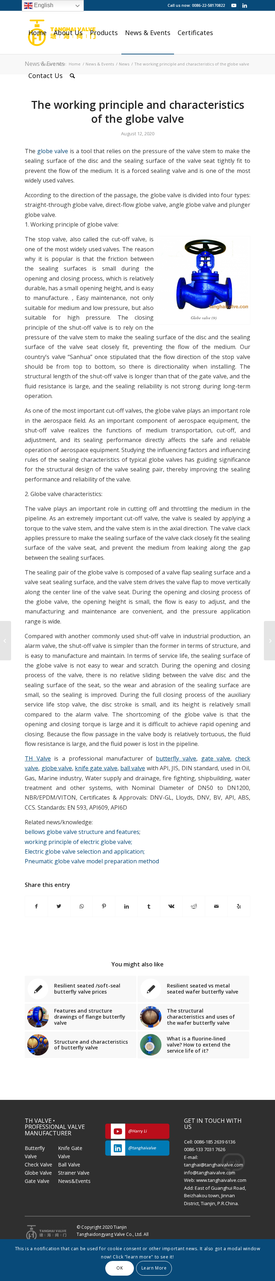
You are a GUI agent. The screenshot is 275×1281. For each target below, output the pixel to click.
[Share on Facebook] (36, 906)
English (43, 5)
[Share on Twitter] (59, 906)
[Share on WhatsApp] (82, 906)
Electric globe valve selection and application (85, 851)
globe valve (52, 151)
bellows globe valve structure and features (82, 832)
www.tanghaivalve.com (221, 1180)
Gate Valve (37, 1181)
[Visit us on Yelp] (239, 906)
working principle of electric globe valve (78, 842)
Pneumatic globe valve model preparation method (92, 861)
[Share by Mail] (216, 906)
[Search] (72, 75)
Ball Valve (69, 1164)
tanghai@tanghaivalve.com (213, 1164)
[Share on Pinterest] (104, 906)
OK (119, 1268)
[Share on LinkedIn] (126, 906)
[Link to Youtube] (234, 5)
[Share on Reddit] (194, 906)
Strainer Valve (74, 1172)
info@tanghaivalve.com (209, 1172)
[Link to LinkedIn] (245, 5)
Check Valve (38, 1164)
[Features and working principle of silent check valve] (5, 640)
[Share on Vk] (171, 906)
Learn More (154, 1268)
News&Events (74, 1181)
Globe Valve (38, 1172)
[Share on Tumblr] (149, 906)
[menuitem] (37, 32)
